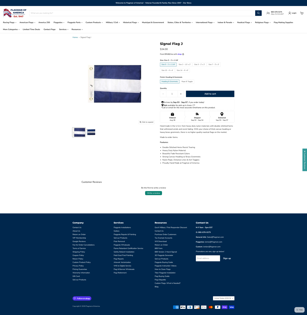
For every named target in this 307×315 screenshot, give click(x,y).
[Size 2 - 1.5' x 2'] (185, 67)
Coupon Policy (78, 255)
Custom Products (93, 22)
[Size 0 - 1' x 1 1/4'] (168, 67)
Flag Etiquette (160, 279)
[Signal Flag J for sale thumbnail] (78, 132)
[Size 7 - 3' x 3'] (214, 67)
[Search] (258, 13)
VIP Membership (79, 238)
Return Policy (78, 259)
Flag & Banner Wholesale (124, 269)
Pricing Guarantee (80, 269)
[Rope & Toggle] (187, 84)
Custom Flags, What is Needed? (167, 283)
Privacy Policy (78, 266)
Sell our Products (79, 279)
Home (75, 37)
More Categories (10, 29)
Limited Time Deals (31, 29)
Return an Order (79, 234)
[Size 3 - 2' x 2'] (200, 67)
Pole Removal (119, 241)
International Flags (204, 22)
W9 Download (161, 241)
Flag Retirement (120, 273)
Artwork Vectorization (122, 262)
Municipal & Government (153, 22)
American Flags (27, 22)
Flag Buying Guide (162, 276)
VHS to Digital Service (122, 266)
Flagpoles (58, 22)
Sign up (227, 258)
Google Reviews (79, 241)
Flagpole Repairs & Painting (125, 234)
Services (63, 29)
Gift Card (76, 276)
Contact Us (77, 227)
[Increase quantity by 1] (181, 94)
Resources (76, 29)
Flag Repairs (119, 259)
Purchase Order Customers (165, 234)
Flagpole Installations (122, 227)
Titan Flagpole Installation (165, 273)
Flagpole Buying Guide (164, 262)
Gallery (116, 231)
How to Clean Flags (163, 269)
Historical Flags (130, 22)
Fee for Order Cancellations (83, 245)
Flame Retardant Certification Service (128, 248)
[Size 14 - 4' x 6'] (182, 73)
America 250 (44, 22)
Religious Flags (262, 22)
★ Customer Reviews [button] (304, 159)
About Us (76, 231)
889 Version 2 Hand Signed (166, 252)
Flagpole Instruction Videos (165, 266)
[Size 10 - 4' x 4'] (167, 73)
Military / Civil (112, 22)
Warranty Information (81, 273)
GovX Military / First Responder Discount (171, 227)
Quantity (163, 88)
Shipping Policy (79, 252)
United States (222, 298)
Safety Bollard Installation (124, 252)
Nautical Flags (244, 22)
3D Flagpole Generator (164, 255)
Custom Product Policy (82, 262)
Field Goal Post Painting (123, 255)
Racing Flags (9, 22)
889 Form (158, 248)
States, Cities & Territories (179, 22)
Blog (156, 286)
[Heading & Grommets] (170, 84)
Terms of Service (79, 248)
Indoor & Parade (225, 22)
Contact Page (50, 29)
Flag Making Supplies (283, 22)
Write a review (153, 193)
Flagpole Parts (74, 22)
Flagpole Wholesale (122, 245)
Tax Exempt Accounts (163, 238)
